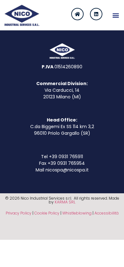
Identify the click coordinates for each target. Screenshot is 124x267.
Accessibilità (106, 213)
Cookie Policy (46, 213)
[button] (115, 15)
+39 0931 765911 (66, 156)
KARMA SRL (65, 202)
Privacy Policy (18, 213)
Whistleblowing (77, 213)
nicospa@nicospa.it (67, 170)
